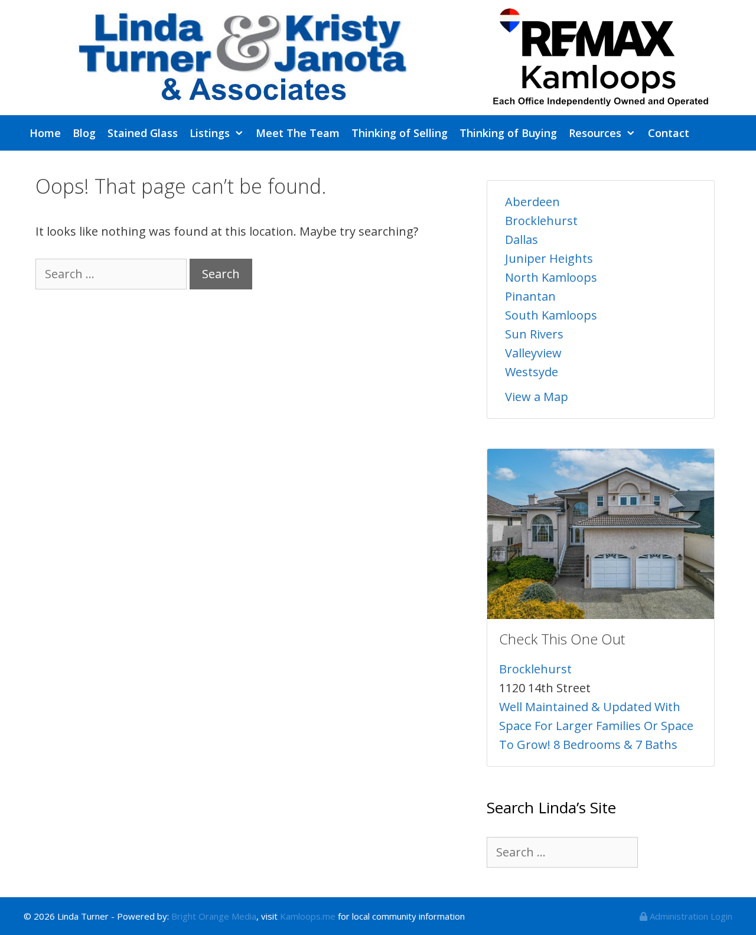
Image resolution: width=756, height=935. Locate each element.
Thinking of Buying (508, 133)
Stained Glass (142, 133)
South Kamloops (551, 315)
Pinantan (530, 296)
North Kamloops (551, 277)
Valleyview (533, 353)
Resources (595, 133)
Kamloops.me (307, 916)
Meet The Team (298, 133)
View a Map (536, 397)
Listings (210, 133)
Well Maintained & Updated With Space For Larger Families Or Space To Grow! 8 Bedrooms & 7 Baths (596, 725)
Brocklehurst (541, 221)
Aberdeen (532, 202)
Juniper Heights (549, 258)
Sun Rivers (534, 334)
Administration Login (689, 916)
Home (45, 133)
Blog (84, 133)
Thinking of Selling (399, 133)
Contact (668, 133)
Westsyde (531, 372)
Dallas (521, 239)
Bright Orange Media (213, 916)
